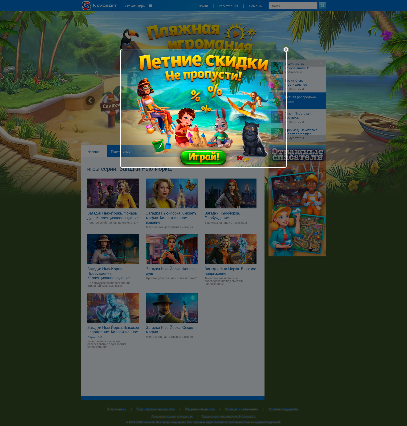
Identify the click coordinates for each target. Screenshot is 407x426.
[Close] (286, 49)
